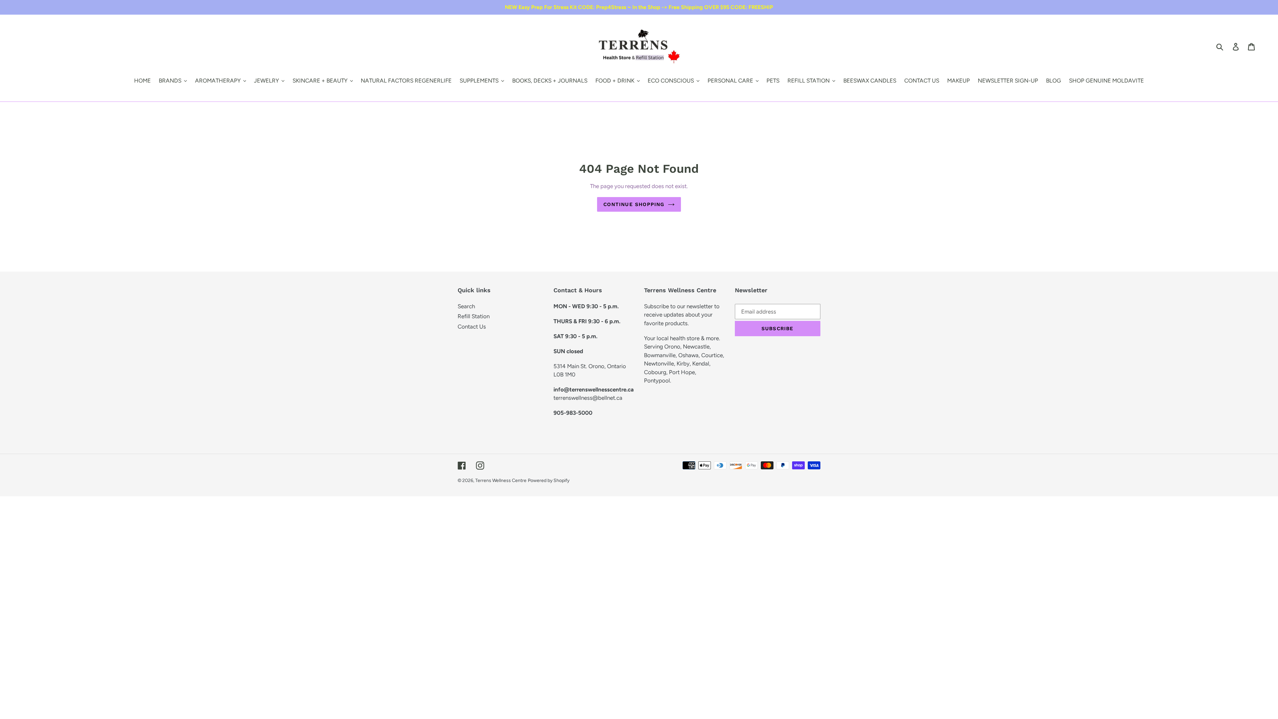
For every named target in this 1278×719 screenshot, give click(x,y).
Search (466, 306)
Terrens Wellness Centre (501, 480)
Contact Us (472, 326)
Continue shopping (633, 204)
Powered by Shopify (548, 480)
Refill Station (474, 316)
